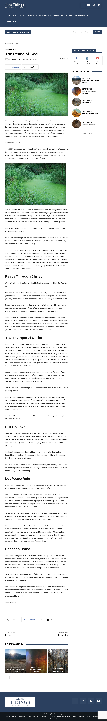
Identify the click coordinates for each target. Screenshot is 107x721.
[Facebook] (83, 5)
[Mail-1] (98, 5)
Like (76, 58)
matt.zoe (16, 59)
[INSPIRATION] (58, 661)
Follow (87, 58)
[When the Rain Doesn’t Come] (15, 661)
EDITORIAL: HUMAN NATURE (37, 670)
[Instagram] (93, 5)
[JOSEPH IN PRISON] (76, 123)
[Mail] (91, 701)
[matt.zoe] (7, 59)
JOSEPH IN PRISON (89, 125)
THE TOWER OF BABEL (90, 114)
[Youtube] (88, 5)
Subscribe (98, 58)
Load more (86, 133)
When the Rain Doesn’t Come (15, 670)
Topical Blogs (15, 667)
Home (7, 43)
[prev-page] (6, 677)
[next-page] (11, 677)
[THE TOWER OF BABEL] (76, 112)
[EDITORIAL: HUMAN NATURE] (36, 661)
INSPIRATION (58, 671)
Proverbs (9, 635)
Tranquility (63, 635)
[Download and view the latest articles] (15, 5)
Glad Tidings (16, 43)
